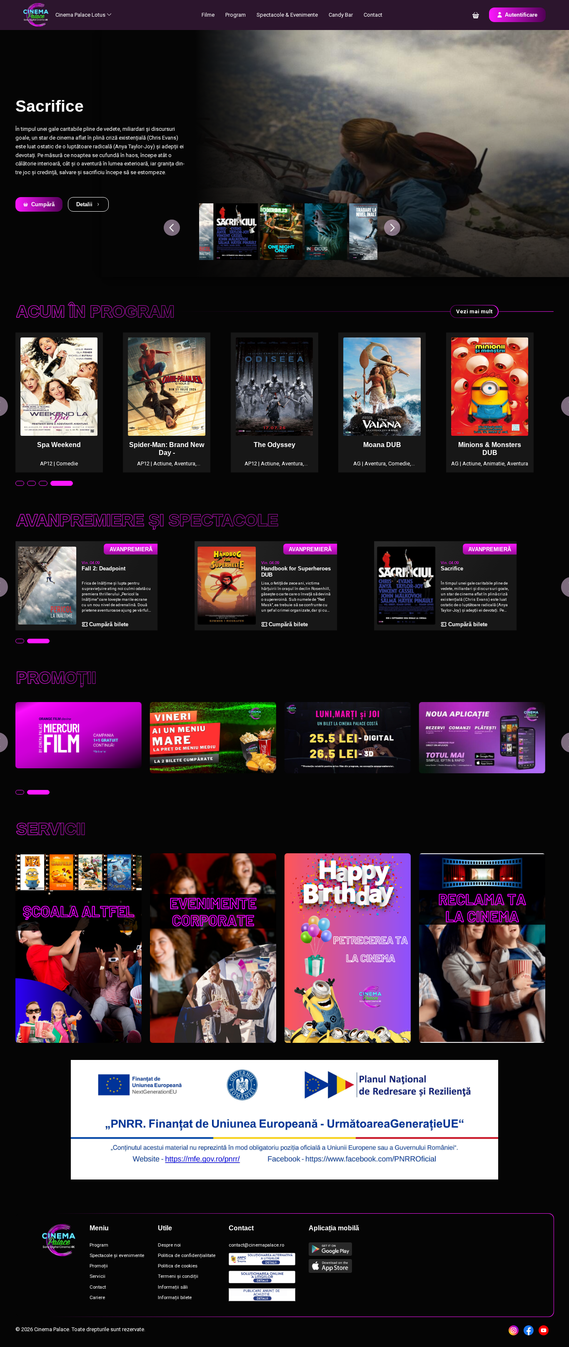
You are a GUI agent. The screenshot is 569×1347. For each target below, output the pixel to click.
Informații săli (173, 1287)
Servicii (97, 1276)
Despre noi (169, 1245)
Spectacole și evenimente (117, 1255)
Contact (373, 15)
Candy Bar (341, 15)
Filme (208, 15)
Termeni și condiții (178, 1276)
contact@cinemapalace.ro (256, 1245)
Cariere (97, 1297)
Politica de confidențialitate (186, 1255)
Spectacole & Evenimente (287, 15)
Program (235, 15)
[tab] (26, 483)
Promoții (99, 1266)
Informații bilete (175, 1297)
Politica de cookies (177, 1266)
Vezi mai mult (474, 311)
